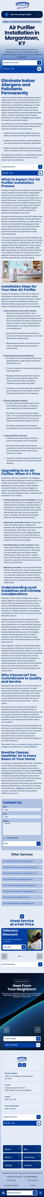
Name (5, 807)
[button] (40, 1192)
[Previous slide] (6, 1030)
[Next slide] (37, 1030)
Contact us (31, 744)
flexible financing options (31, 118)
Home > (6, 22)
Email (5, 814)
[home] (22, 5)
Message (6, 821)
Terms (16, 838)
